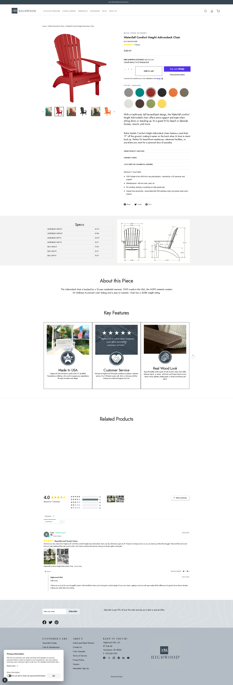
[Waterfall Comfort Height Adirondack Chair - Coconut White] (62, 460)
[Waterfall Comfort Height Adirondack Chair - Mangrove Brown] (65, 460)
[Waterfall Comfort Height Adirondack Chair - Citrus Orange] (56, 460)
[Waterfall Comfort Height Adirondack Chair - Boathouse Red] (50, 460)
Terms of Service (80, 655)
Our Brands (95, 11)
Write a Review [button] (181, 498)
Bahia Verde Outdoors (135, 33)
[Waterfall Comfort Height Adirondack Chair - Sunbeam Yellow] (71, 460)
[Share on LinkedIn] (123, 658)
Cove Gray (128, 92)
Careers (76, 664)
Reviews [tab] (48, 516)
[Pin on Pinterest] (56, 622)
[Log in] (212, 11)
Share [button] (49, 571)
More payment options (177, 74)
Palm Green (151, 104)
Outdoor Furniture (51, 11)
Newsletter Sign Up (81, 668)
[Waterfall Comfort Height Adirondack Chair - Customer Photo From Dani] (111, 499)
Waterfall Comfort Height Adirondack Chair (58, 566)
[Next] (193, 355)
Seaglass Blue (140, 92)
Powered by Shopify (116, 677)
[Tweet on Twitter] (50, 622)
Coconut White (128, 104)
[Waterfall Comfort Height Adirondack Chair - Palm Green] (68, 460)
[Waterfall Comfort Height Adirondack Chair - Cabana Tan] (59, 460)
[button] (184, 571)
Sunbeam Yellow (162, 104)
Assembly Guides (49, 642)
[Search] (205, 11)
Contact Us (77, 647)
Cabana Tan (184, 92)
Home (44, 26)
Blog (104, 11)
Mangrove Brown (140, 104)
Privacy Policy (78, 659)
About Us (113, 11)
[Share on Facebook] (44, 622)
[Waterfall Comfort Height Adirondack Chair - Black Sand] (53, 460)
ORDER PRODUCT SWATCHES (134, 151)
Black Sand (162, 92)
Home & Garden (69, 11)
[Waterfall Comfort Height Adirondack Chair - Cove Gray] (44, 460)
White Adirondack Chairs (56, 26)
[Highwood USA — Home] (24, 11)
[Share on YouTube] (128, 658)
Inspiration (82, 11)
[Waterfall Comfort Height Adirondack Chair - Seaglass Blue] (47, 460)
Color (132, 85)
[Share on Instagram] (114, 658)
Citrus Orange (173, 92)
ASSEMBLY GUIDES (130, 158)
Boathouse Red (151, 92)
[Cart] (218, 11)
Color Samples (79, 651)
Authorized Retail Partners (83, 642)
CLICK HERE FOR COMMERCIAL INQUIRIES (138, 164)
